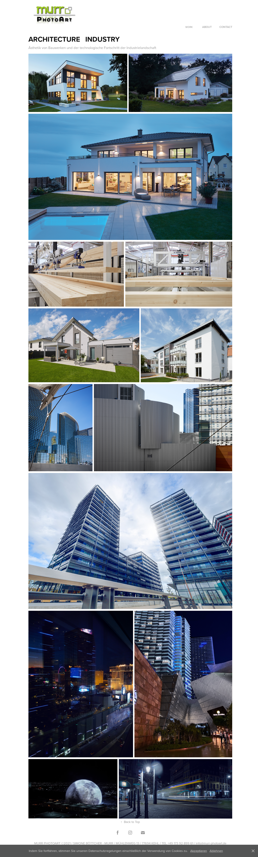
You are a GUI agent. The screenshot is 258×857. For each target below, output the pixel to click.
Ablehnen (216, 851)
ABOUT (207, 27)
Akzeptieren (198, 851)
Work (189, 27)
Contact (225, 27)
